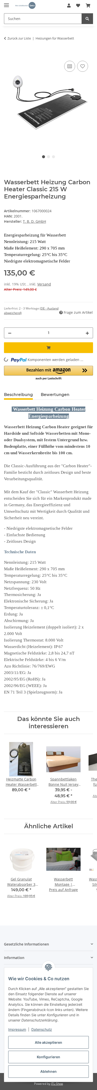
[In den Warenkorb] (8, 54)
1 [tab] (43, 156)
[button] (68, 5)
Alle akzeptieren (48, 1042)
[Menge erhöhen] (87, 333)
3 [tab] (53, 156)
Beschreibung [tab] (18, 394)
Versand (44, 284)
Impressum (17, 1029)
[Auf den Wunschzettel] (82, 66)
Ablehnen (48, 1071)
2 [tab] (48, 156)
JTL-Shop (57, 1084)
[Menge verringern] (9, 333)
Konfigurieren (48, 1057)
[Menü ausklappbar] (6, 3)
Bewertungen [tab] (55, 394)
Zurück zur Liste (19, 38)
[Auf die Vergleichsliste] (69, 66)
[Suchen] (87, 18)
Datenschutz (41, 1029)
